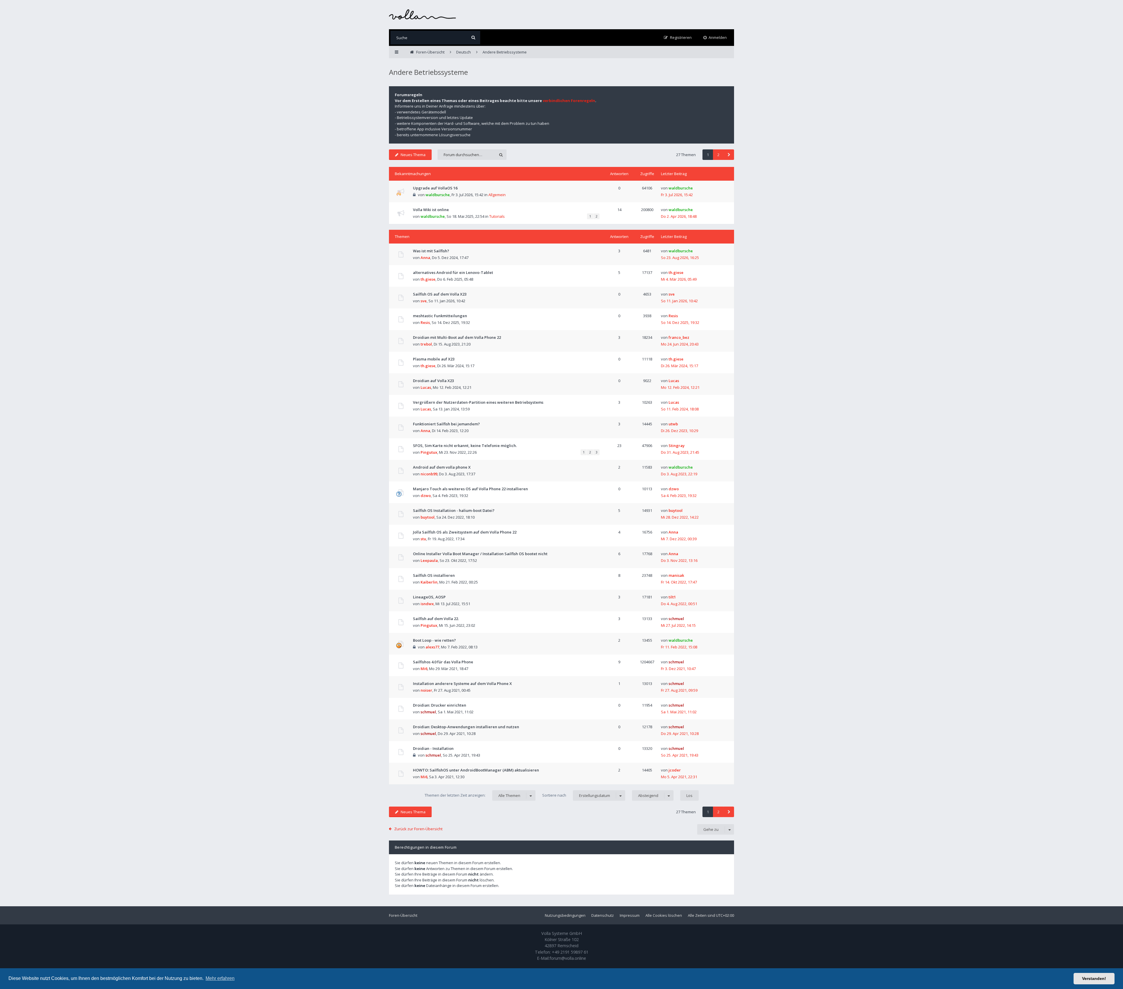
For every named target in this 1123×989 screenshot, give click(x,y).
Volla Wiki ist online (431, 209)
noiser (426, 690)
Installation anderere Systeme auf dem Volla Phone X (462, 683)
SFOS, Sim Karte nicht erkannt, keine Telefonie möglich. (465, 445)
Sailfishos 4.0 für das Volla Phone (443, 661)
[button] (729, 154)
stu (423, 538)
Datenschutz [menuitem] (602, 915)
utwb (673, 424)
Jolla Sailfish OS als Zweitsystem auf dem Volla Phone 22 (464, 532)
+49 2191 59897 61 (570, 952)
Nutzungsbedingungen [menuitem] (565, 915)
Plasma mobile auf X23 (433, 359)
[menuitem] (715, 37)
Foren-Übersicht (403, 915)
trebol (426, 344)
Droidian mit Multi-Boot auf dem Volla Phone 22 (457, 337)
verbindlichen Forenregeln (569, 100)
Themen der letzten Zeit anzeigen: (472, 795)
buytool (428, 517)
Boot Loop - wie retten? (434, 640)
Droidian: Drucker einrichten (439, 705)
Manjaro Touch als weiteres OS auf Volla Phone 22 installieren (470, 488)
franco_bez (679, 337)
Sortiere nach (576, 795)
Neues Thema (413, 154)
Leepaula (429, 560)
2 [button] (718, 154)
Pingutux (429, 452)
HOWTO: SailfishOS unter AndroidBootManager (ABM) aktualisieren (476, 770)
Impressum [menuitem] (630, 915)
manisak (676, 575)
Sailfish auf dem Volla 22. (436, 618)
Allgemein (497, 194)
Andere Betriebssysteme (428, 72)
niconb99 (429, 474)
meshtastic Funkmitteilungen (440, 315)
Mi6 (424, 668)
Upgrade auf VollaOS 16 (435, 188)
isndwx (427, 603)
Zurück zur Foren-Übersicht (418, 828)
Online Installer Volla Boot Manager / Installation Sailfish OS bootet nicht (480, 553)
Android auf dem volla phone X (442, 467)
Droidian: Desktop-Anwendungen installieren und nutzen (466, 726)
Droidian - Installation (433, 748)
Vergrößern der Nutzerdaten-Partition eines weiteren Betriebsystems (478, 402)
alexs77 (432, 647)
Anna (425, 257)
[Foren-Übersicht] (422, 14)
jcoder (675, 770)
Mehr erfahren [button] (220, 978)
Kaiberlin (429, 582)
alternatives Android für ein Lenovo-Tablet (453, 272)
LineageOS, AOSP (429, 597)
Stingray (677, 445)
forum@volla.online (568, 958)
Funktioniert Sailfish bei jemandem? (446, 424)
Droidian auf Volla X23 (433, 380)
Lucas (426, 387)
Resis (425, 322)
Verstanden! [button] (1094, 978)
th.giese (428, 279)
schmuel (676, 618)
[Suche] (473, 37)
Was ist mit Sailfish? (431, 250)
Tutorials (497, 216)
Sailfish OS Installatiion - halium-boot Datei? (454, 510)
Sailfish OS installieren (434, 575)
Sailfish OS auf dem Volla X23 (439, 294)
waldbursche (438, 194)
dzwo (426, 495)
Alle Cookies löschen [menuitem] (663, 915)
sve (424, 300)
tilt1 (672, 597)
